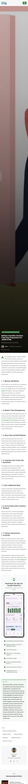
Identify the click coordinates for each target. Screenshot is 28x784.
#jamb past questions (16, 737)
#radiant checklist (7, 734)
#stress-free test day (7, 741)
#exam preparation (18, 734)
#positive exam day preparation (9, 730)
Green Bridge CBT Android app (9, 420)
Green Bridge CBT (21, 559)
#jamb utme (5, 737)
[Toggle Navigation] (25, 3)
